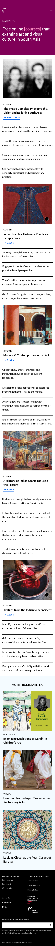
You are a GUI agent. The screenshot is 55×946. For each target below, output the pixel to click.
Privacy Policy (33, 890)
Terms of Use (33, 881)
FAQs (4, 907)
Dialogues (9, 734)
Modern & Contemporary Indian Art (26, 355)
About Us (6, 898)
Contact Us (6, 902)
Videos (7, 794)
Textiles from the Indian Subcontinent (27, 610)
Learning (8, 20)
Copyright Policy (34, 885)
